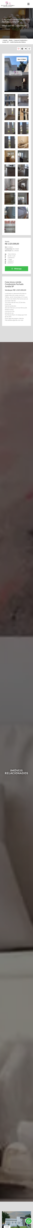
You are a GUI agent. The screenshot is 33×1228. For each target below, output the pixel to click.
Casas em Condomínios (20, 40)
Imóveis (5, 40)
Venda (10, 40)
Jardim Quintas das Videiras (18, 42)
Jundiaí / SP (5, 42)
